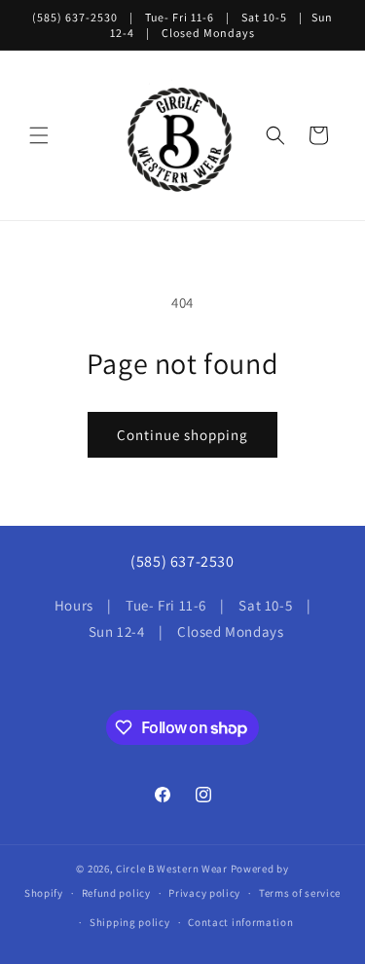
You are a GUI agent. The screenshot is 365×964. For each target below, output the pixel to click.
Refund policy (116, 893)
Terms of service (300, 893)
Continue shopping (182, 435)
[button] (39, 135)
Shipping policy (130, 922)
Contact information (240, 922)
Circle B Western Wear (172, 868)
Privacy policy (204, 893)
